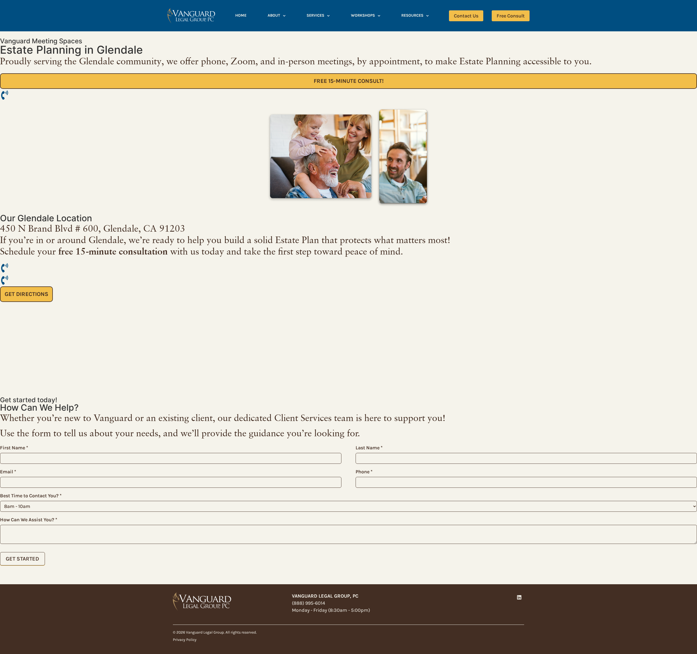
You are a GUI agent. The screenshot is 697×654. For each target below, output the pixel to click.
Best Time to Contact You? (31, 496)
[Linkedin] (519, 597)
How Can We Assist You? (28, 520)
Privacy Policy (185, 639)
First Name (14, 448)
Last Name (369, 448)
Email (8, 472)
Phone (364, 472)
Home (240, 15)
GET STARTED (22, 559)
